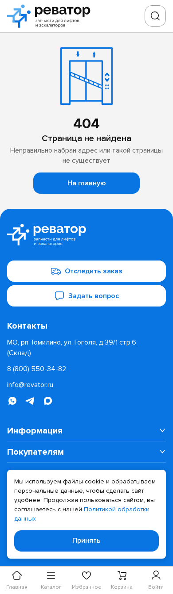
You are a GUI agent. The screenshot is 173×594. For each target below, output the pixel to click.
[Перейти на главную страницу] (51, 16)
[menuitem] (86, 430)
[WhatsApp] (12, 400)
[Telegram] (30, 400)
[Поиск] (155, 16)
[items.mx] (48, 400)
